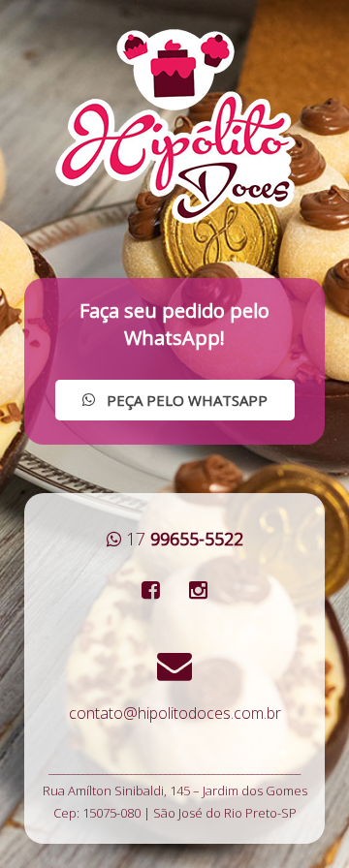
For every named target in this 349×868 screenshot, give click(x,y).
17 (184, 538)
